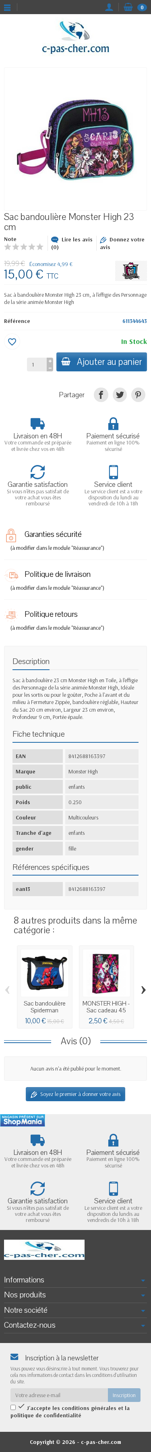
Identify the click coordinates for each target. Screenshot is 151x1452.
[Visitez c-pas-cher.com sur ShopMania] (22, 1120)
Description (31, 661)
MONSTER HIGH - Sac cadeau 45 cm (106, 1010)
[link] (101, 395)
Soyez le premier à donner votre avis (80, 1094)
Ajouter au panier (109, 362)
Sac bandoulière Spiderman (45, 1007)
